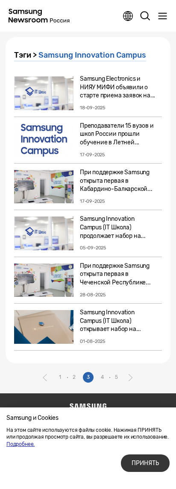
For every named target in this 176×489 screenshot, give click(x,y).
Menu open (162, 16)
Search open (145, 16)
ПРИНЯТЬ (145, 463)
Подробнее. (20, 444)
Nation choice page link (128, 16)
